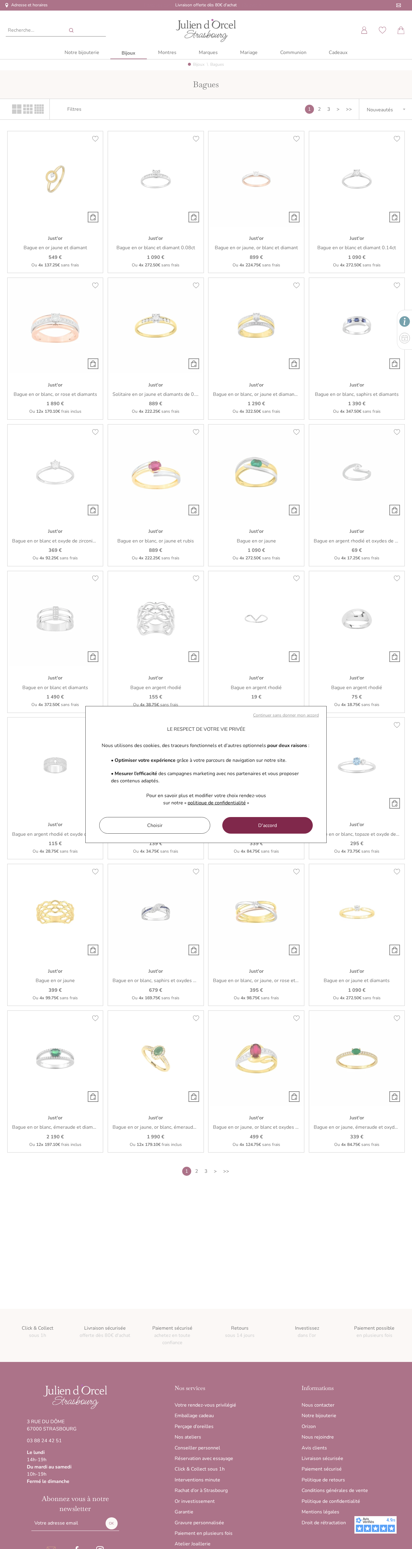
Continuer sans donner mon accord (286, 715)
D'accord (267, 825)
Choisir (155, 825)
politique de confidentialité (217, 803)
